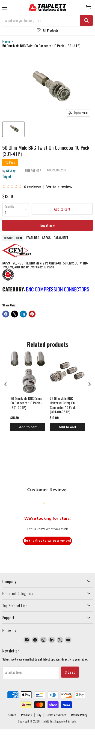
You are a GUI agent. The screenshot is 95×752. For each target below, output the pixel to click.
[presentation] (5, 384)
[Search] (86, 20)
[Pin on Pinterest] (32, 314)
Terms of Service (56, 715)
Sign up (70, 672)
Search (12, 715)
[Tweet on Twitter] (14, 314)
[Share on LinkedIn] (23, 314)
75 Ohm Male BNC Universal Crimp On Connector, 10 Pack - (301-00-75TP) (63, 405)
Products (26, 715)
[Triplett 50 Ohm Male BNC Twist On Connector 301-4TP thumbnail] (13, 129)
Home (6, 42)
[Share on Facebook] (5, 314)
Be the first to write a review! (47, 540)
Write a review (59, 187)
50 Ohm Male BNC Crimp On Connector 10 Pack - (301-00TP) (26, 403)
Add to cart (28, 427)
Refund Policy (79, 715)
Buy (39, 715)
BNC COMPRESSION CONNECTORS (57, 289)
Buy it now (47, 225)
